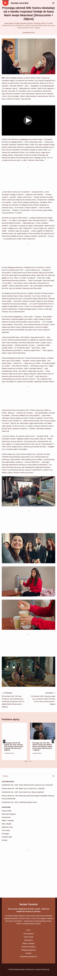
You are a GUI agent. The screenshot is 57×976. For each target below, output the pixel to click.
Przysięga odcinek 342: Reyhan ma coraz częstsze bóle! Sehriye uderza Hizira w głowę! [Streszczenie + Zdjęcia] (13, 746)
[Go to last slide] (4, 741)
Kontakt (4, 840)
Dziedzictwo (6, 817)
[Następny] (53, 741)
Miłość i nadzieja (8, 820)
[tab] (25, 761)
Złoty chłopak (6, 824)
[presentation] (14, 731)
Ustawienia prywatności (28, 956)
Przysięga (5, 834)
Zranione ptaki (7, 837)
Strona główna (28, 934)
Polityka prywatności (28, 950)
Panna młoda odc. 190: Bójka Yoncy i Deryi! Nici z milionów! (23, 788)
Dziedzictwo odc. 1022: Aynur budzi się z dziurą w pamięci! (23, 792)
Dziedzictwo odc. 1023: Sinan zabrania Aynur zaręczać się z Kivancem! (27, 785)
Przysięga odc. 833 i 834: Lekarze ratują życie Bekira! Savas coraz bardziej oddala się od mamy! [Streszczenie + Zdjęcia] (42, 746)
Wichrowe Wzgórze (9, 814)
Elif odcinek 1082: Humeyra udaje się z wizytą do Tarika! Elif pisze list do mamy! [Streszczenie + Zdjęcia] (43, 698)
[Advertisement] (28, 177)
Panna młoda (6, 811)
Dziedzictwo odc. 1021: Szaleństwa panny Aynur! (19, 802)
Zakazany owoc (7, 827)
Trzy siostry (6, 830)
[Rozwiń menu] (53, 3)
